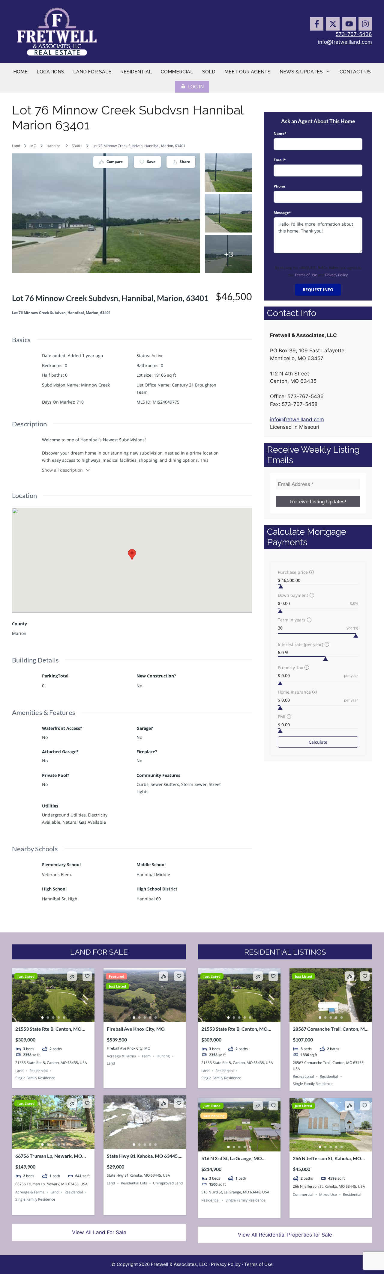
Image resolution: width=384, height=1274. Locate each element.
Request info (318, 289)
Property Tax (290, 667)
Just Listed (25, 976)
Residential (136, 72)
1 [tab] (42, 1017)
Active (158, 355)
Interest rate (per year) (300, 644)
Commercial (177, 72)
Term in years (291, 620)
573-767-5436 (354, 34)
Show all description (62, 470)
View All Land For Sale (99, 1232)
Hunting (163, 1056)
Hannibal (54, 145)
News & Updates (301, 72)
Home (20, 72)
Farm (146, 1056)
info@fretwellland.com (345, 42)
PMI (281, 716)
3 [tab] (53, 1017)
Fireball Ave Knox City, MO (136, 1029)
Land (16, 145)
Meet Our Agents (247, 72)
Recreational (303, 1076)
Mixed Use (328, 1194)
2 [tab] (48, 1017)
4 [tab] (59, 1017)
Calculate (318, 742)
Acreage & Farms (121, 1056)
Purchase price (293, 572)
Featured (116, 976)
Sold (208, 72)
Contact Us (355, 72)
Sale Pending (213, 1115)
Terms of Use (306, 274)
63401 (77, 145)
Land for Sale (92, 72)
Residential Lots (134, 1183)
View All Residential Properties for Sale (285, 1235)
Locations (50, 72)
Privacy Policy (336, 274)
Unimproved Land (168, 1183)
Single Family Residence (35, 1077)
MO (33, 145)
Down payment (293, 595)
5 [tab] (64, 1017)
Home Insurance (294, 692)
